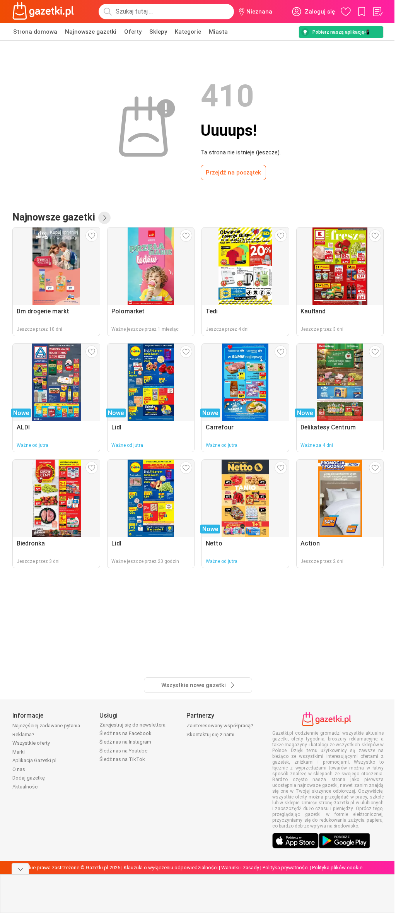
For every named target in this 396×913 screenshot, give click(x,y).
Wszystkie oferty (31, 743)
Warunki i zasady (240, 867)
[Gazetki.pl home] (44, 11)
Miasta (218, 31)
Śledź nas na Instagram (125, 742)
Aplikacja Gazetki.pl (34, 760)
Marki (18, 752)
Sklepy (158, 31)
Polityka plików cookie (337, 867)
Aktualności (25, 787)
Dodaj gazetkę (28, 778)
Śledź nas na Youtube (123, 751)
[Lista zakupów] (377, 11)
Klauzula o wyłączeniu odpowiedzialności (171, 867)
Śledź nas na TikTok (122, 759)
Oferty (133, 31)
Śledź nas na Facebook (125, 733)
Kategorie (188, 31)
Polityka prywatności (286, 867)
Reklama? (23, 734)
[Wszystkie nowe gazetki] (104, 218)
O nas (18, 769)
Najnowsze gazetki (90, 31)
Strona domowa (35, 31)
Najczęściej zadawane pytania (46, 725)
